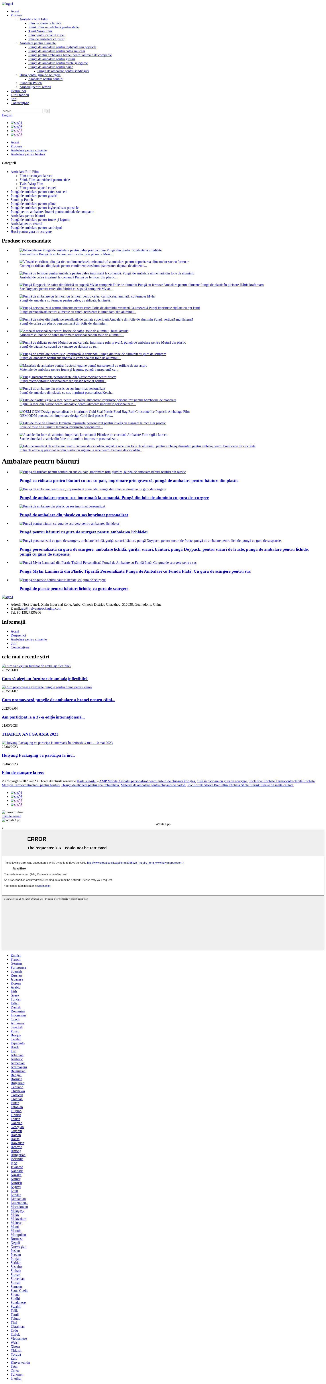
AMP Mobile (108, 781)
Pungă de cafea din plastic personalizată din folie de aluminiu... (63, 323)
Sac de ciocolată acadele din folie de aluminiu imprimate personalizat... (69, 438)
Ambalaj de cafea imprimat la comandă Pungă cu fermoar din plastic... (69, 277)
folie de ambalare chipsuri (46, 39)
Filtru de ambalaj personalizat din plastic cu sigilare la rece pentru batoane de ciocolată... (81, 450)
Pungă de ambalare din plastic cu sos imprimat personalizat (74, 515)
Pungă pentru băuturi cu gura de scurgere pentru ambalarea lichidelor (84, 532)
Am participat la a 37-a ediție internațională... (43, 717)
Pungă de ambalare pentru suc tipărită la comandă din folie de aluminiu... (70, 358)
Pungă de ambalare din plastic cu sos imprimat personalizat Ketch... (67, 392)
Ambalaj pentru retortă (35, 87)
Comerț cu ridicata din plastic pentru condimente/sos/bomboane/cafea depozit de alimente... (83, 266)
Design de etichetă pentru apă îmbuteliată (90, 785)
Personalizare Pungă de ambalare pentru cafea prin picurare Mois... (66, 254)
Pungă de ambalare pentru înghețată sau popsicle (62, 47)
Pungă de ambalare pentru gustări (51, 59)
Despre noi (18, 91)
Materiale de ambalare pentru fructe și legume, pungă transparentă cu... (69, 369)
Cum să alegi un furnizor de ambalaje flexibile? (45, 678)
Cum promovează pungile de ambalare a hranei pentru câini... (58, 699)
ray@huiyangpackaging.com (41, 608)
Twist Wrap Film (40, 31)
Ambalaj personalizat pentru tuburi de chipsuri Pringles (156, 781)
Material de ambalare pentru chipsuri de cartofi (153, 785)
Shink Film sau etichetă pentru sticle (53, 27)
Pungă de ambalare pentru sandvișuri (63, 71)
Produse (16, 15)
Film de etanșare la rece (44, 23)
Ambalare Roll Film (33, 19)
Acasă (15, 11)
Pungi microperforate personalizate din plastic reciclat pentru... (63, 381)
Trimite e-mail (11, 816)
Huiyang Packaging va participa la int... (38, 755)
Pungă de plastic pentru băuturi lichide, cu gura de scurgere (74, 588)
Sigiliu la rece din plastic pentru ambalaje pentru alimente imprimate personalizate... (78, 404)
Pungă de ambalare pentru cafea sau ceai (56, 51)
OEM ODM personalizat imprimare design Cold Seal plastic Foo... (66, 415)
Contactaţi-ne (20, 103)
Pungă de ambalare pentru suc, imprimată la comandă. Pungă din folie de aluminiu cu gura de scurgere (114, 497)
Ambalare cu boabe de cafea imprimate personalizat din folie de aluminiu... (72, 335)
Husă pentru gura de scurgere (40, 75)
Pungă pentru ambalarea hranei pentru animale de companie (70, 55)
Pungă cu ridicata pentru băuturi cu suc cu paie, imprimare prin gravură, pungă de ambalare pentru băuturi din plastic (129, 480)
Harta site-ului (86, 781)
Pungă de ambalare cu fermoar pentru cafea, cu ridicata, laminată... (66, 300)
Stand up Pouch (31, 83)
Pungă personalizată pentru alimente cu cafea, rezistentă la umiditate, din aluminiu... (78, 312)
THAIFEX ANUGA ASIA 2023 (30, 734)
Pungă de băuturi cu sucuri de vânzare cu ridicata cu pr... (59, 346)
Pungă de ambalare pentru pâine (50, 67)
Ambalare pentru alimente (38, 43)
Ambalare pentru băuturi (45, 79)
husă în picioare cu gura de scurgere (222, 781)
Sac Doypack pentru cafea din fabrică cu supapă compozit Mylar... (66, 289)
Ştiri (13, 99)
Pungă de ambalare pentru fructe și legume (58, 63)
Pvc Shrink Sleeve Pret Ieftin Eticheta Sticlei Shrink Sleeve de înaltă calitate (240, 785)
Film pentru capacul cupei (46, 35)
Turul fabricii (20, 95)
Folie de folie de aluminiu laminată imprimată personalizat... (61, 427)
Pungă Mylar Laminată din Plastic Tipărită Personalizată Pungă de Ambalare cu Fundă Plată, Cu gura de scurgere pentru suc (135, 571)
